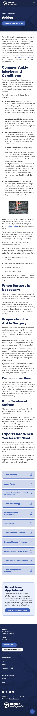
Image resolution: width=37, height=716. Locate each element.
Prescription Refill (7, 668)
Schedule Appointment (13, 23)
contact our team (13, 226)
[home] (9, 3)
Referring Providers (8, 675)
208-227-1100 (6, 640)
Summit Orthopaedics (25, 57)
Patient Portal (9, 645)
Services (4, 679)
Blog (3, 682)
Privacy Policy (6, 658)
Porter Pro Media (14, 699)
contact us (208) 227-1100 (17, 610)
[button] (33, 3)
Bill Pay (4, 664)
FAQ (3, 661)
